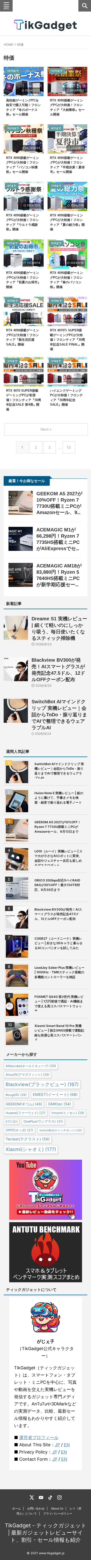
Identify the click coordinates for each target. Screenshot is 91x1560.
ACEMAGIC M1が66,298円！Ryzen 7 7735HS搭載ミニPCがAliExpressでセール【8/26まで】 (58, 542)
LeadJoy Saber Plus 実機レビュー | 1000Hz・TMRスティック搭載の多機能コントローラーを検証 (59, 972)
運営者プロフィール (38, 1437)
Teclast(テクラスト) (28, 1139)
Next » (46, 429)
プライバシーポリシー (57, 1513)
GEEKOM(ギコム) (24, 1104)
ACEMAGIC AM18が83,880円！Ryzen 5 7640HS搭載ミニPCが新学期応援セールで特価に (59, 578)
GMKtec (59, 1104)
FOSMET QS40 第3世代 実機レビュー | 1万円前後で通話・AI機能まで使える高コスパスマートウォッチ (58, 1003)
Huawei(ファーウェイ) (25, 1113)
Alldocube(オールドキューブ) (31, 1066)
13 (69, 447)
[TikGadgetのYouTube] (41, 1497)
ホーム (16, 1508)
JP (57, 1444)
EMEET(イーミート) (55, 1094)
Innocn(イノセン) (67, 1113)
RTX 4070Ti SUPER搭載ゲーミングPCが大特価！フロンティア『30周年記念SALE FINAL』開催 (67, 339)
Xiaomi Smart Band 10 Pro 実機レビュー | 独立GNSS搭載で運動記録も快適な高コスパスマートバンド (59, 1032)
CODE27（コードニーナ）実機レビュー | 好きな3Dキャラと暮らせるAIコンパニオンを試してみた (58, 943)
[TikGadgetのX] (31, 1497)
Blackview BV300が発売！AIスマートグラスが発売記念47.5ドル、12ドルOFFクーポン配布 (58, 914)
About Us (57, 1508)
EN (67, 1444)
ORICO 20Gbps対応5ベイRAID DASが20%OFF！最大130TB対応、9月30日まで (57, 885)
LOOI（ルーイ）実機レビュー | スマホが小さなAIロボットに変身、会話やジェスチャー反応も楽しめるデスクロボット (58, 857)
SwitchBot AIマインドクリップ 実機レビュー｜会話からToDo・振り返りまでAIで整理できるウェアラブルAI (59, 714)
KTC (11, 1121)
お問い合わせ (36, 1508)
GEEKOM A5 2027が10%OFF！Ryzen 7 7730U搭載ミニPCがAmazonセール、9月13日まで (59, 506)
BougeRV (16, 1095)
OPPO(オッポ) (19, 1130)
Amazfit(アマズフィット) (27, 1074)
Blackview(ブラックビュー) (42, 1084)
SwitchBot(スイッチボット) (60, 1130)
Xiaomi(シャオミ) (31, 1149)
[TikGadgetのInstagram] (59, 1497)
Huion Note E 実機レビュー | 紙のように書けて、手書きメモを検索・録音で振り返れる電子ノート (58, 797)
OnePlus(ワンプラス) (43, 1121)
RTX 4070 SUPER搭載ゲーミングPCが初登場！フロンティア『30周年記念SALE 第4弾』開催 (23, 400)
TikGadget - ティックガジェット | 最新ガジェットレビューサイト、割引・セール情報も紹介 (45, 1532)
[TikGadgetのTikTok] (50, 1497)
